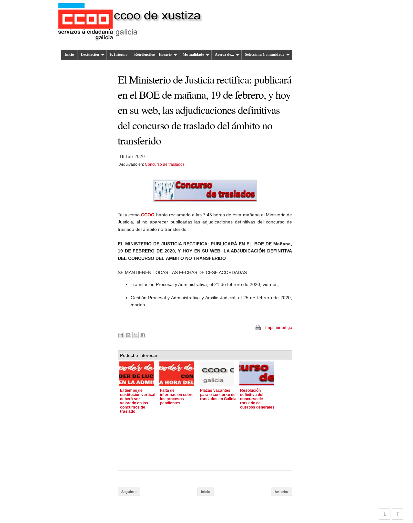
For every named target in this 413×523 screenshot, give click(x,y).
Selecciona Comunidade (264, 54)
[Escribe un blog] (128, 335)
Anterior (281, 492)
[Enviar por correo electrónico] (120, 335)
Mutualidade (193, 54)
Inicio (69, 54)
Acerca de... (224, 54)
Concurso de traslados (165, 164)
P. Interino (118, 54)
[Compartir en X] (135, 335)
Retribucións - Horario (153, 54)
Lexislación (90, 54)
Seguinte (128, 492)
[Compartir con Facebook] (143, 335)
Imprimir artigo (278, 327)
